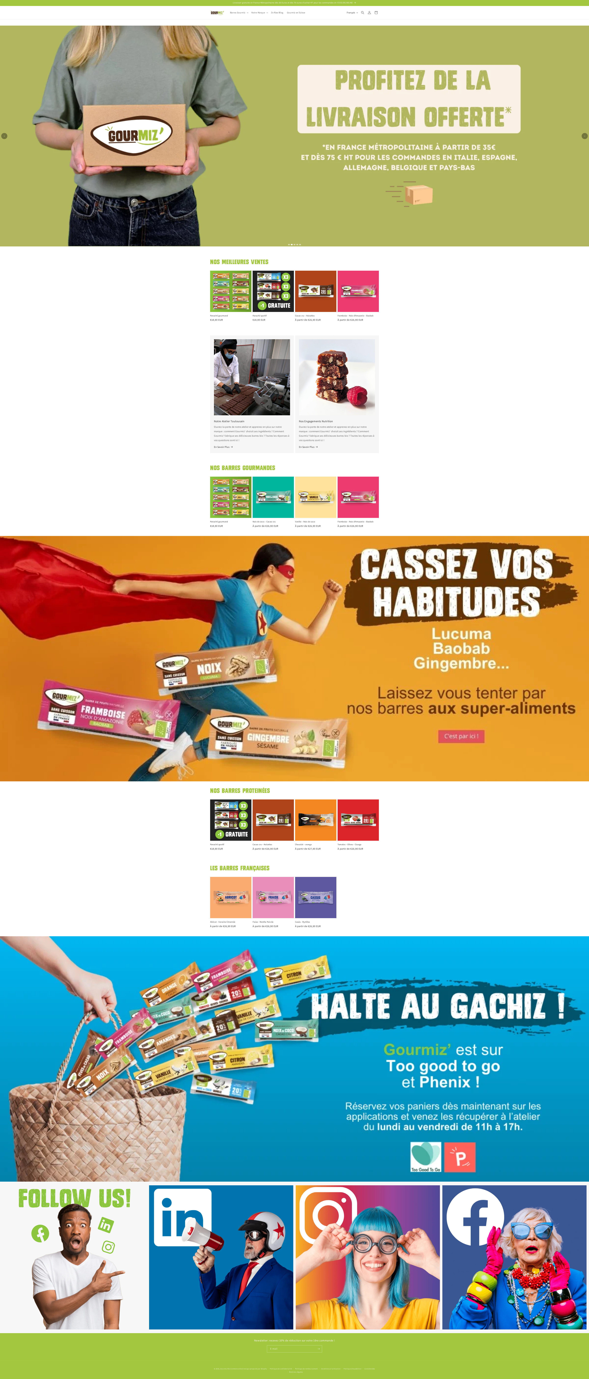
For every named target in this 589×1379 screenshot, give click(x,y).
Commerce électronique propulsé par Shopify (249, 1369)
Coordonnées (369, 1369)
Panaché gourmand (219, 316)
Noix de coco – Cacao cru (264, 521)
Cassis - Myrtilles (302, 922)
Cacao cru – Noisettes (305, 316)
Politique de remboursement (306, 1369)
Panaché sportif (260, 316)
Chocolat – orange (303, 844)
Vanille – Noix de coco (305, 521)
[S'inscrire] (318, 1348)
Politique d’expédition (352, 1369)
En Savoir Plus (221, 447)
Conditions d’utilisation (331, 1369)
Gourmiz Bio (225, 1369)
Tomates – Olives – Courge (349, 844)
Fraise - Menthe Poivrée (263, 922)
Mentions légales (296, 1372)
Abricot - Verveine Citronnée (222, 922)
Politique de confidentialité (281, 1369)
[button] (239, 12)
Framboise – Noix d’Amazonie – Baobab (355, 316)
